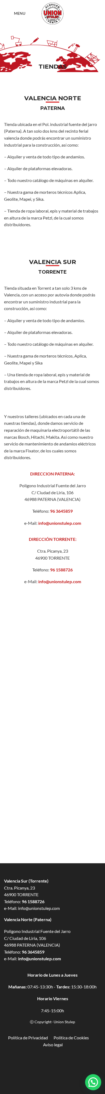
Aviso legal (53, 1044)
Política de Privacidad (31, 1037)
